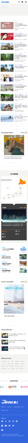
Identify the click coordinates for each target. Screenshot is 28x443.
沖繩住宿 (16, 100)
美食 (15, 110)
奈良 (20, 119)
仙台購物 (22, 28)
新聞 (9, 363)
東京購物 (11, 366)
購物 (15, 28)
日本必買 (17, 366)
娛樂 (15, 119)
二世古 (18, 231)
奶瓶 (20, 89)
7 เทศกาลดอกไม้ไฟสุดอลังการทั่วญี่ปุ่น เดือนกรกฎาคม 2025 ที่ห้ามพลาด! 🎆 (17, 348)
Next (19, 162)
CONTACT (10, 406)
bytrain (9, 368)
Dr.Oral (18, 79)
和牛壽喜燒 (17, 61)
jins (23, 39)
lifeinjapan (4, 363)
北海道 (5, 231)
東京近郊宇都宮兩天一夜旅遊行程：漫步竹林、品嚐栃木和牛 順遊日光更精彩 (21, 57)
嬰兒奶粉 (16, 90)
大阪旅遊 (20, 121)
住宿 (15, 49)
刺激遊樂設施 (24, 119)
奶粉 (22, 89)
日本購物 (17, 361)
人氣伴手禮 (17, 111)
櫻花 (13, 368)
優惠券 (25, 39)
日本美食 (23, 363)
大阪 (18, 119)
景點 (12, 363)
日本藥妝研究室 (17, 80)
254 (17, 126)
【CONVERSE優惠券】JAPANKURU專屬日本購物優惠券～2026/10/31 (21, 25)
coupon (20, 39)
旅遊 (21, 366)
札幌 (5, 236)
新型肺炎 (17, 363)
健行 (18, 49)
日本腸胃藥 (22, 79)
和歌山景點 (17, 50)
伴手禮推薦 (21, 111)
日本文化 (22, 361)
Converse (18, 28)
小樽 (18, 234)
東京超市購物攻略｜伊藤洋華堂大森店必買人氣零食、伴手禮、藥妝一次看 (21, 107)
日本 (9, 361)
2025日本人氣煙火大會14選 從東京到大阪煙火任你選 (17, 341)
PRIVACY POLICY (5, 410)
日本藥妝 (4, 368)
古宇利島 (18, 99)
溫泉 (3, 366)
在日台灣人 (22, 368)
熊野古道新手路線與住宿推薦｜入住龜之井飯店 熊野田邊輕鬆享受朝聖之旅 (21, 46)
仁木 (5, 234)
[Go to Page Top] (25, 440)
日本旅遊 (4, 361)
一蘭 (22, 110)
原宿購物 (16, 29)
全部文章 (23, 132)
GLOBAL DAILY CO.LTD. (18, 406)
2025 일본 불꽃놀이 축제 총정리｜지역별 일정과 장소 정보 (17, 335)
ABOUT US (3, 406)
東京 (18, 39)
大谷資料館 (21, 61)
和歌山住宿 (21, 49)
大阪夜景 (16, 121)
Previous (9, 162)
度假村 (22, 99)
